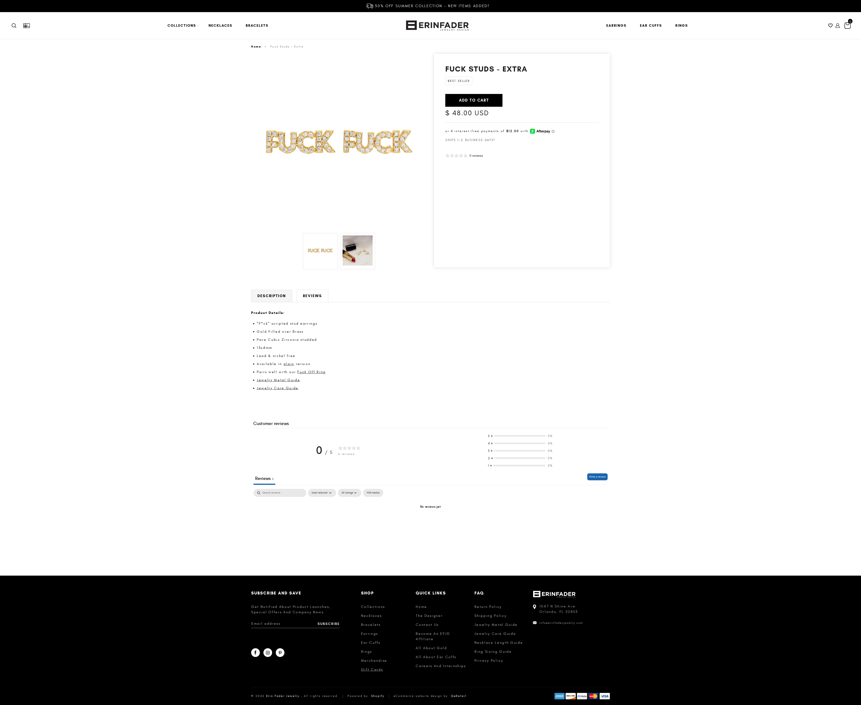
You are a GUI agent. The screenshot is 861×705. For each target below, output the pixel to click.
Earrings (369, 634)
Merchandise (374, 661)
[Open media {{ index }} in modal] (339, 142)
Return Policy (488, 607)
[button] (181, 25)
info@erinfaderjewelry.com (561, 623)
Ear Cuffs (370, 643)
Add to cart (474, 100)
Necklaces (371, 616)
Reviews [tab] (264, 478)
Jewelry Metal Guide (278, 380)
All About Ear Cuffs (436, 657)
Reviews (312, 296)
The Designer (429, 616)
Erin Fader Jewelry (283, 696)
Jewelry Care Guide (277, 388)
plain (289, 364)
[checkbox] (373, 493)
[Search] (17, 25)
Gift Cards (372, 670)
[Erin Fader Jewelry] (437, 25)
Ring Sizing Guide (493, 652)
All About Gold (431, 648)
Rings (366, 652)
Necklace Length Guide (498, 643)
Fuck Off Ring (311, 372)
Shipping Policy (490, 616)
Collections (373, 607)
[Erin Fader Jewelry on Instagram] (267, 652)
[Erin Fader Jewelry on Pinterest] (280, 652)
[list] (339, 142)
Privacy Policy (488, 661)
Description (271, 296)
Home (256, 46)
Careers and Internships (441, 666)
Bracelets (371, 625)
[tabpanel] (430, 522)
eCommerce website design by (422, 696)
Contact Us (427, 625)
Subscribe (328, 624)
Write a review (597, 476)
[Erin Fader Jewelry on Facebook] (255, 652)
